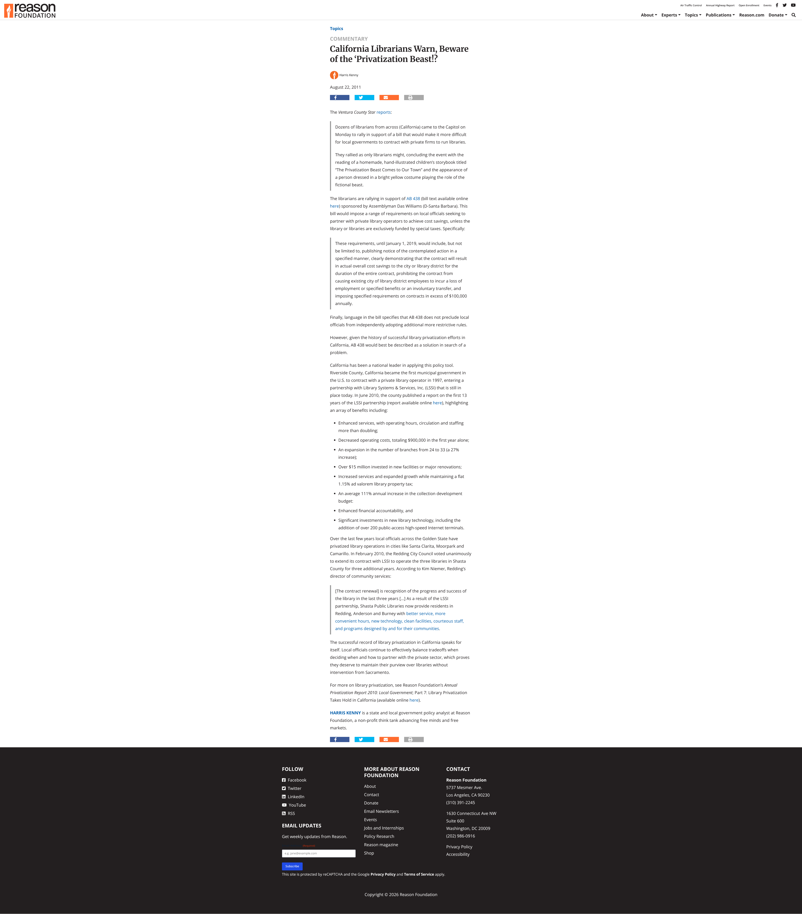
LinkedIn (296, 796)
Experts (669, 15)
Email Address (298, 846)
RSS (291, 813)
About (647, 15)
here (334, 206)
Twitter (294, 788)
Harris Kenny (345, 713)
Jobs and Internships (384, 828)
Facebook (297, 780)
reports (384, 112)
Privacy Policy (459, 847)
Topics (691, 15)
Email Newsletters (381, 811)
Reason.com (751, 15)
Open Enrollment (749, 5)
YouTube (297, 805)
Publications (718, 15)
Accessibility (458, 854)
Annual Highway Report (720, 5)
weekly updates (305, 837)
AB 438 (413, 198)
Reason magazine (381, 844)
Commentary (349, 38)
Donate (776, 15)
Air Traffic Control (691, 5)
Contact (371, 794)
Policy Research (379, 836)
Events (768, 5)
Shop (369, 853)
